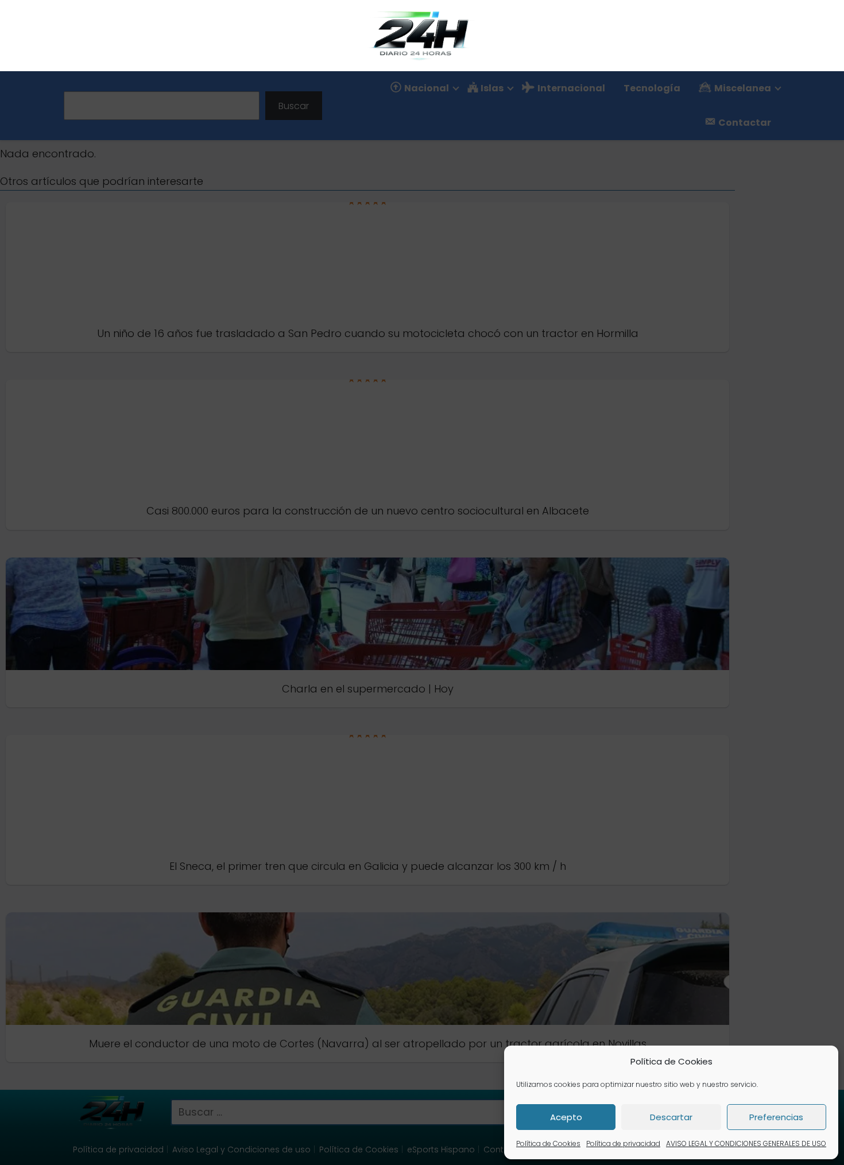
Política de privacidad (623, 1143)
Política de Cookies (548, 1143)
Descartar (671, 1117)
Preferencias (776, 1117)
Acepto (566, 1117)
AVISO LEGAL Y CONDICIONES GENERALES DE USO (746, 1143)
